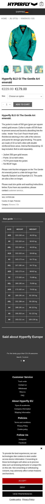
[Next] (39, 43)
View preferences (22, 494)
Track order (22, 381)
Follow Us (22, 435)
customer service (15, 190)
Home (4, 19)
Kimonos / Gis (28, 19)
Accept (22, 481)
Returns (23, 392)
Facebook (22, 443)
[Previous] (5, 43)
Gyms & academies (22, 405)
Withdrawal (22, 388)
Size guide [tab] (8, 219)
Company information (22, 409)
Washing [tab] (17, 219)
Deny (22, 487)
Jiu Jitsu (13, 19)
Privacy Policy (28, 499)
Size (3, 96)
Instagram (22, 439)
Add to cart (23, 104)
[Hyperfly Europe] (23, 4)
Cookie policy (15, 499)
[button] (41, 448)
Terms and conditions (22, 422)
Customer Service (22, 377)
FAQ (22, 395)
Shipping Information (22, 412)
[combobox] (23, 12)
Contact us (22, 385)
